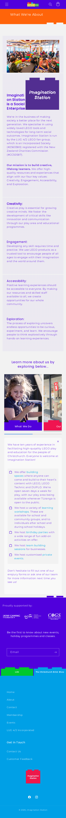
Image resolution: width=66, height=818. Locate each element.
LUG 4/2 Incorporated (20, 730)
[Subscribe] (55, 652)
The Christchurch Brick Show (50, 669)
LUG (17, 672)
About (11, 699)
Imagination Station (37, 810)
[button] (6, 4)
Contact (12, 707)
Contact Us (14, 751)
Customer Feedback (19, 759)
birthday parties (37, 532)
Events (11, 722)
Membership (15, 715)
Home (10, 692)
